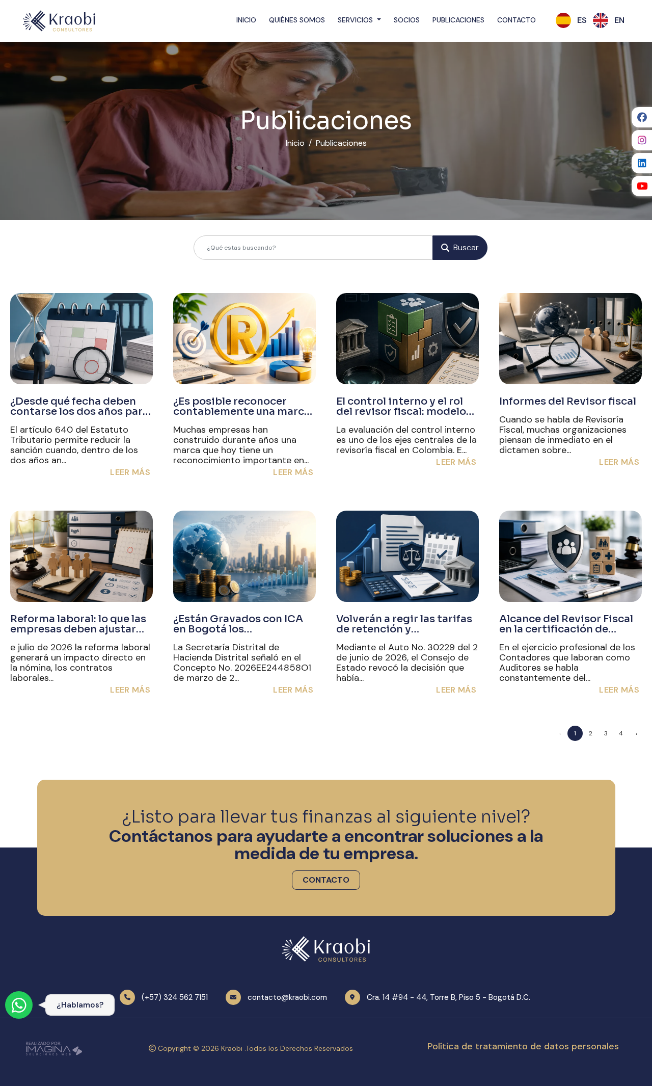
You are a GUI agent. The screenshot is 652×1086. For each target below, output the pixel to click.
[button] (582, 20)
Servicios (356, 19)
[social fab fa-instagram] (642, 140)
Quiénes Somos (297, 19)
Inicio (246, 19)
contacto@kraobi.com (287, 997)
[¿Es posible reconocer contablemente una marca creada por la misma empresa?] (244, 338)
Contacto (516, 19)
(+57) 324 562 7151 (175, 997)
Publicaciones (458, 19)
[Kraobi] (59, 20)
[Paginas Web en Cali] (54, 1048)
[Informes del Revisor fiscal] (570, 338)
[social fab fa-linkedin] (642, 163)
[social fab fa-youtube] (642, 186)
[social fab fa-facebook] (642, 117)
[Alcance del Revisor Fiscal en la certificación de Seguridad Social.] (570, 556)
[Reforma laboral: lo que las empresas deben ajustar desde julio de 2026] (81, 556)
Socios (407, 19)
